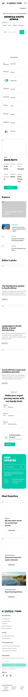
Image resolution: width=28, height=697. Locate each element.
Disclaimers (23, 8)
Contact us (5, 623)
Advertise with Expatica (8, 636)
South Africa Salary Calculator (14, 436)
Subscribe (14, 665)
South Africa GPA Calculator (9, 650)
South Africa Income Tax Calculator (11, 646)
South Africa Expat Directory (9, 648)
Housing (15, 25)
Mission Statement (6, 628)
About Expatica (6, 618)
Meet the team (6, 621)
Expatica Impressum (7, 626)
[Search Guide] (5, 32)
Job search (11, 415)
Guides (4, 25)
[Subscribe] (22, 466)
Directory (21, 25)
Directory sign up (6, 638)
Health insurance (12, 424)
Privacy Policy (7, 475)
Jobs (9, 25)
